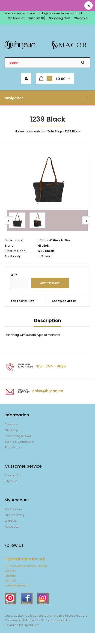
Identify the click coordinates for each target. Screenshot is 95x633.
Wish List (11, 521)
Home (19, 131)
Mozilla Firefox (64, 615)
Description (47, 320)
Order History (14, 515)
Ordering (11, 430)
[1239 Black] (47, 181)
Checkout (80, 18)
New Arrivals (36, 131)
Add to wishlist (22, 301)
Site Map (11, 481)
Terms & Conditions (19, 441)
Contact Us (13, 475)
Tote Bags (55, 131)
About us (11, 424)
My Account (16, 18)
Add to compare (64, 301)
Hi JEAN (43, 245)
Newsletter (13, 526)
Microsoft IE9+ (34, 620)
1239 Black (72, 131)
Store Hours (13, 447)
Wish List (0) (36, 18)
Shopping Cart (59, 18)
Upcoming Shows (18, 436)
